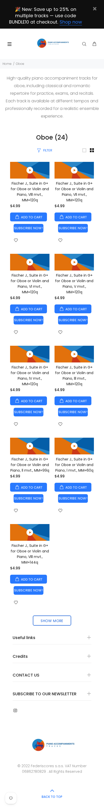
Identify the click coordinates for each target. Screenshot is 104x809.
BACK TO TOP (52, 797)
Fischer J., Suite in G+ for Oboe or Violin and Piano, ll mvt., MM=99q (29, 465)
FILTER (47, 150)
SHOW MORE (52, 620)
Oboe (20, 64)
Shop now (71, 22)
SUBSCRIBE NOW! (28, 228)
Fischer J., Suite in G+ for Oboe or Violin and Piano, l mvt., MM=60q (74, 465)
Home (7, 64)
